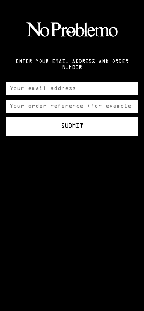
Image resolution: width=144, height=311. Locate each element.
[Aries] (72, 29)
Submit (72, 126)
